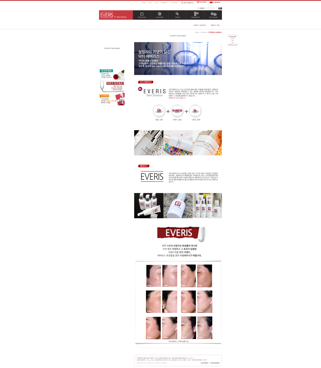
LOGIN (144, 2)
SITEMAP (164, 2)
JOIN (150, 2)
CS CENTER (173, 2)
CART (156, 2)
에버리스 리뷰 (215, 25)
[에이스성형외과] (187, 3)
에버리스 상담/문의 (200, 25)
